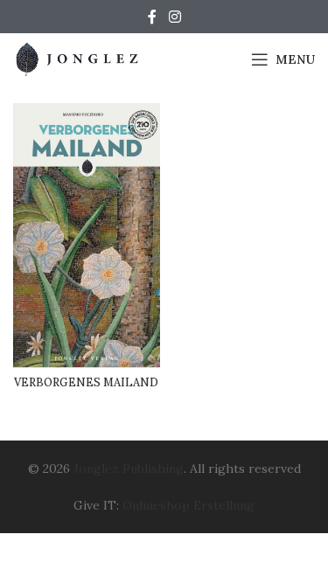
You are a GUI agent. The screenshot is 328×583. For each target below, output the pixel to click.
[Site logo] (78, 58)
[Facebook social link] (152, 16)
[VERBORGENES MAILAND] (86, 235)
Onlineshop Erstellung (188, 505)
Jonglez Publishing (128, 468)
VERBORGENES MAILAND (86, 382)
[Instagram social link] (174, 16)
